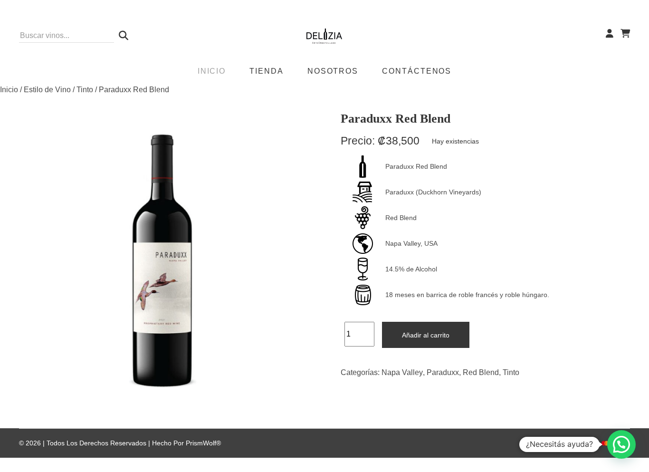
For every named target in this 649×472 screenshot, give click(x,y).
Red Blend (481, 372)
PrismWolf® (203, 443)
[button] (621, 444)
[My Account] (609, 33)
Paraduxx (443, 372)
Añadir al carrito (425, 335)
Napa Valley (402, 372)
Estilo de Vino (47, 90)
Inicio (9, 90)
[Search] (121, 36)
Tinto (84, 90)
